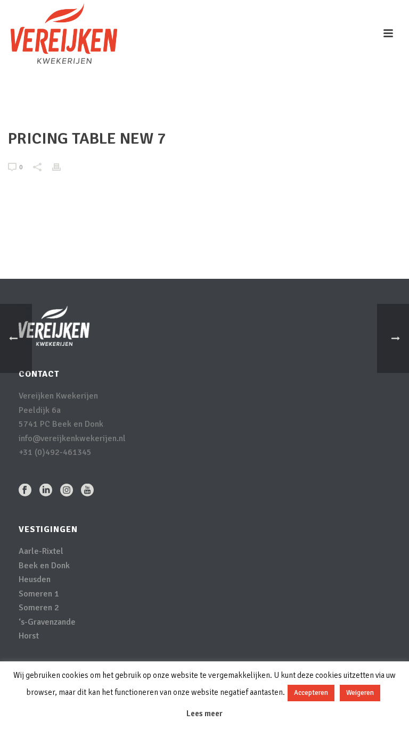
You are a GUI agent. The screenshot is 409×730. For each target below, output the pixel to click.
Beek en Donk (44, 565)
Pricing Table (298, 104)
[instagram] (66, 491)
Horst (29, 636)
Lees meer (204, 713)
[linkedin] (45, 491)
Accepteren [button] (311, 692)
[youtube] (87, 491)
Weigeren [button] (360, 692)
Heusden (35, 579)
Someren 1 (39, 593)
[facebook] (25, 491)
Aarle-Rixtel (41, 551)
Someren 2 (39, 607)
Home (261, 104)
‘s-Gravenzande (47, 622)
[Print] (61, 167)
